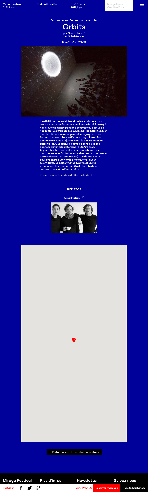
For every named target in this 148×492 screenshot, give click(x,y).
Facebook (21, 488)
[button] (74, 341)
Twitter (30, 488)
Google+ (38, 488)
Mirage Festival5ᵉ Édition (12, 5)
